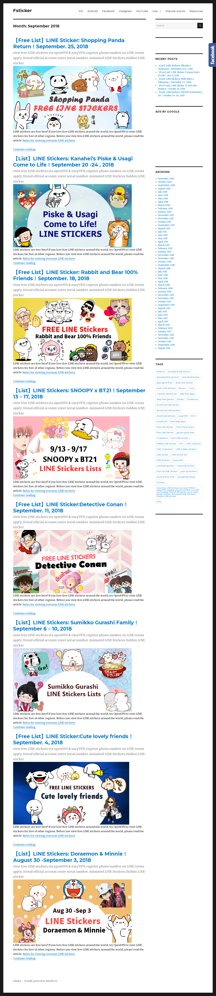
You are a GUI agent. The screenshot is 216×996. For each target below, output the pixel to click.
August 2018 (164, 188)
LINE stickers (163, 460)
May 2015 (163, 318)
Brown (182, 388)
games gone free (185, 432)
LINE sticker (162, 454)
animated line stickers (168, 377)
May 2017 (162, 238)
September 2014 (166, 345)
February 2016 (165, 288)
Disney (180, 399)
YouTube (142, 11)
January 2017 (164, 251)
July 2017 (162, 231)
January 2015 (164, 331)
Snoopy (161, 482)
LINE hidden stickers (186, 449)
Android (92, 11)
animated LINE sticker (179, 371)
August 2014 (164, 348)
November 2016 (166, 258)
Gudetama (162, 438)
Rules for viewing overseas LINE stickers (49, 140)
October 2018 (164, 182)
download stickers (166, 416)
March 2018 (164, 205)
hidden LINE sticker (166, 443)
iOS (81, 11)
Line (155, 11)
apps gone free (164, 382)
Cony (191, 388)
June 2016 (163, 275)
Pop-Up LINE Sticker (167, 471)
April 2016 (163, 281)
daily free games (165, 399)
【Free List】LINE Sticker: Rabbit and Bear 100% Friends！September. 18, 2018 (75, 275)
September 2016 (166, 265)
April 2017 (163, 241)
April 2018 (163, 202)
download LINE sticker (168, 404)
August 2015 (164, 308)
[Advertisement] (179, 137)
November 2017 (166, 218)
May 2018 (163, 198)
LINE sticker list (179, 454)
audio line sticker (184, 382)
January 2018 (164, 212)
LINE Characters (165, 449)
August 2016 (164, 268)
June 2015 (163, 315)
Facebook (108, 11)
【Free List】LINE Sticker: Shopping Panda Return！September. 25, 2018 (68, 43)
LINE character (193, 443)
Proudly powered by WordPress (40, 981)
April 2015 (163, 321)
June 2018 (163, 195)
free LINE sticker (165, 427)
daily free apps (187, 393)
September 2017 (166, 225)
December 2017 (166, 215)
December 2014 (166, 335)
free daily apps (177, 421)
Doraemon (192, 399)
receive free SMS (165, 477)
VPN (159, 501)
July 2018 (162, 192)
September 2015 (166, 305)
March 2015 (164, 325)
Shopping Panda (186, 477)
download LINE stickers (168, 410)
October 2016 (164, 261)
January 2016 (164, 291)
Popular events (175, 11)
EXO (193, 416)
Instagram (125, 11)
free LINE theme (165, 432)
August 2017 (164, 228)
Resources (196, 11)
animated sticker (191, 377)
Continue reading (24, 149)
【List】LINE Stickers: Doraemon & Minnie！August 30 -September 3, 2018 (70, 857)
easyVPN (183, 416)
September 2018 (166, 185)
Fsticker (22, 10)
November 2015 (166, 298)
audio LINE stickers (166, 388)
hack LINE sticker (179, 438)
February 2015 (165, 328)
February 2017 (165, 248)
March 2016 (164, 285)
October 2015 (164, 301)
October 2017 (164, 222)
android (161, 371)
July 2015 (162, 311)
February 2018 (165, 208)
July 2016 (162, 271)
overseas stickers (165, 465)
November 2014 (166, 338)
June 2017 (163, 235)
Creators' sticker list (167, 393)
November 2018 (166, 178)
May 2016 (163, 278)
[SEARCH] (200, 25)
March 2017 (164, 245)
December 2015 (166, 295)
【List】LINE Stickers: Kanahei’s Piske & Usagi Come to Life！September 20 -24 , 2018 (73, 161)
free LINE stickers (185, 427)
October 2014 (164, 341)
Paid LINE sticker (185, 465)
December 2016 (166, 255)
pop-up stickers (189, 471)
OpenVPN (178, 460)
